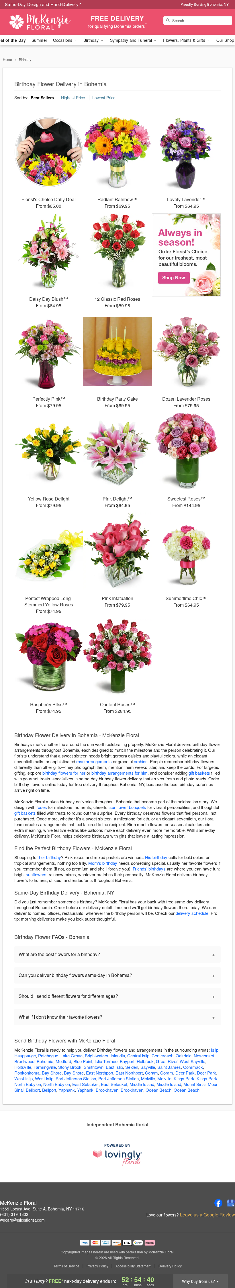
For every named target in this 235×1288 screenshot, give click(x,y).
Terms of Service (66, 1266)
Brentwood (24, 1061)
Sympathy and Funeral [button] (131, 40)
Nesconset (204, 1055)
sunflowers (36, 874)
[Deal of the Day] (186, 254)
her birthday (50, 857)
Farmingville (45, 1067)
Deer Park (185, 1073)
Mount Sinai (194, 1084)
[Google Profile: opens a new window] (231, 1203)
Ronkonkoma (27, 1073)
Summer (39, 40)
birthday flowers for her (63, 773)
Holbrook (145, 1061)
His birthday (156, 857)
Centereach (162, 1055)
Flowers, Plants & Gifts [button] (184, 40)
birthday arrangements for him (119, 773)
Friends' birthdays (149, 869)
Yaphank (66, 1090)
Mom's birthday (102, 863)
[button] (220, 1264)
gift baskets (199, 773)
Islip (214, 1050)
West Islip (23, 1078)
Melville (148, 1078)
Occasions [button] (63, 40)
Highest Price (73, 97)
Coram (151, 1073)
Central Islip (138, 1055)
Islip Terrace (106, 1061)
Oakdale (183, 1055)
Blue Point (82, 1061)
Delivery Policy (170, 1266)
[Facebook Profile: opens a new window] (218, 1203)
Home (7, 59)
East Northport (99, 1073)
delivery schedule (192, 913)
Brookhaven (107, 1090)
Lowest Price (103, 97)
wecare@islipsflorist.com (22, 1220)
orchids (141, 761)
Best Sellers (42, 97)
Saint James (169, 1067)
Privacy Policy (97, 1266)
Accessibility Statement (133, 1266)
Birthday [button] (91, 40)
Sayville (147, 1067)
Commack (193, 1067)
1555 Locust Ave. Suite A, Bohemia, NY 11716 (42, 1209)
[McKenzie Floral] (40, 22)
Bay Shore (52, 1073)
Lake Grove (71, 1055)
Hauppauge (25, 1055)
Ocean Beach (158, 1090)
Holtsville (22, 1067)
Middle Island (142, 1084)
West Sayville (192, 1061)
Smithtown (93, 1067)
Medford (63, 1061)
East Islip (114, 1067)
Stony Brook (69, 1067)
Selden (131, 1067)
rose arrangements (94, 761)
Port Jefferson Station (76, 1078)
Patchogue (48, 1055)
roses (41, 807)
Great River (166, 1061)
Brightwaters (96, 1055)
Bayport (127, 1061)
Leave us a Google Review (207, 1215)
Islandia (118, 1055)
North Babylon (27, 1084)
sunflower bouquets (127, 807)
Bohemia (45, 1061)
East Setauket (85, 1084)
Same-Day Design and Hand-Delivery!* (43, 4)
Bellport (33, 1090)
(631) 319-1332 (14, 1214)
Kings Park (184, 1078)
